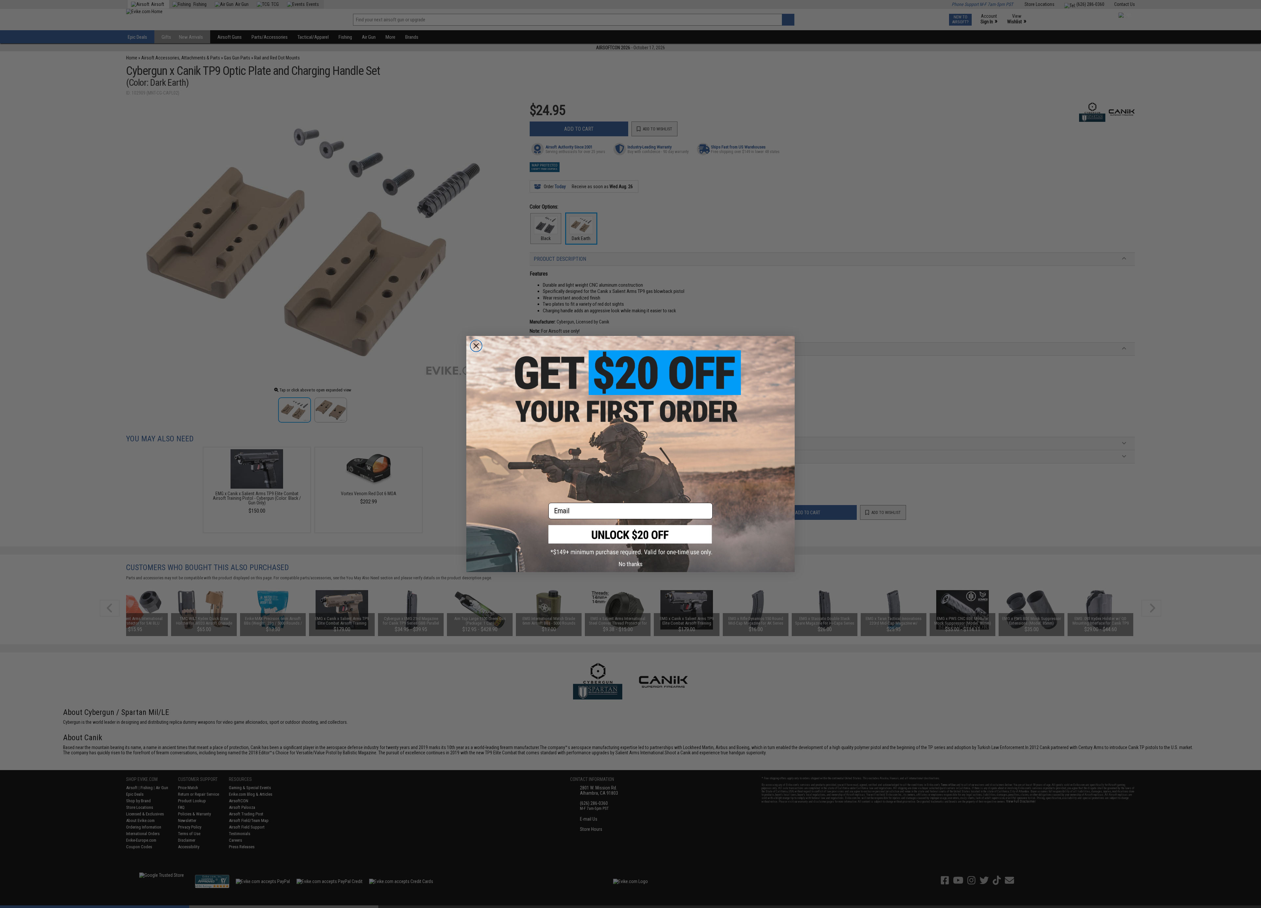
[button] (630, 540)
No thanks (631, 564)
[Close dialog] (476, 346)
